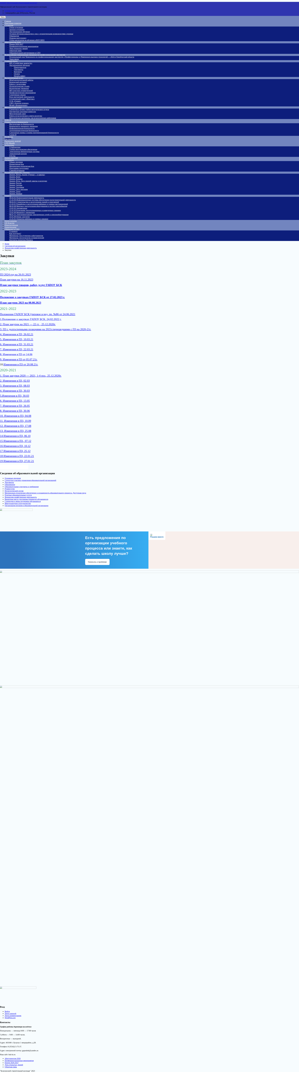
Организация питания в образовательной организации (26, 506)
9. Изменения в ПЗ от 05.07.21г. (18, 359)
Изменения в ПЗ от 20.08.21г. (21, 364)
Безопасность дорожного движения (23, 126)
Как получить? (15, 234)
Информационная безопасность (22, 128)
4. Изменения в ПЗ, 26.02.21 (16, 334)
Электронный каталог (18, 154)
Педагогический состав (14, 491)
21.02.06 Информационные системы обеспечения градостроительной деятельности (42, 200)
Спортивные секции (17, 95)
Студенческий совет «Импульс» (22, 99)
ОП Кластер (9, 223)
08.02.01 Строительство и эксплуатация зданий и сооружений (34, 202)
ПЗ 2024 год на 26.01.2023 (15, 274)
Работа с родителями (17, 84)
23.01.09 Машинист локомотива (22, 213)
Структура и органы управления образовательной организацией (30, 480)
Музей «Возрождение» (18, 105)
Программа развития (13, 23)
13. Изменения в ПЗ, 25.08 (15, 430)
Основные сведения (13, 478)
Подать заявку (19, 76)
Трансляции (14, 59)
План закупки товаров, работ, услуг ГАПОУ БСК (31, 285)
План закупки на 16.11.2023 (16, 279)
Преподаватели (20, 67)
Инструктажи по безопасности (21, 124)
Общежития (14, 36)
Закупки (8, 139)
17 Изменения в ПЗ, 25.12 (15, 450)
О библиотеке (14, 147)
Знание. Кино (14, 177)
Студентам (9, 25)
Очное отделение (16, 27)
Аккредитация (10, 227)
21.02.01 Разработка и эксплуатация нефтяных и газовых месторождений (38, 204)
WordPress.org (10, 1018)
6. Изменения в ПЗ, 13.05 (15, 400)
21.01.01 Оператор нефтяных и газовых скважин (28, 219)
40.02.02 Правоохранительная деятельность (26, 198)
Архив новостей (11, 158)
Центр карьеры (11, 221)
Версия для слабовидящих (16, 467)
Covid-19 (12, 135)
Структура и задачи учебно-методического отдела (29, 109)
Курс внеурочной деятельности (21, 97)
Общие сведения (16, 162)
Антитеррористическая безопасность (24, 131)
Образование (10, 485)
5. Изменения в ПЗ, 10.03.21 (16, 339)
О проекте (13, 231)
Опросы (8, 196)
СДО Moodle (10, 143)
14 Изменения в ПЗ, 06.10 (15, 435)
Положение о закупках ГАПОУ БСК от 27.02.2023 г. (32, 297)
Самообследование (17, 170)
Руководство (10, 489)
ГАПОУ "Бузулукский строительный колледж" (18, 3)
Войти (7, 1011)
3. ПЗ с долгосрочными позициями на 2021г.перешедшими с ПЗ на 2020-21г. (45, 329)
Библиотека (9, 145)
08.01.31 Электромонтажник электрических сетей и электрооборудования (38, 215)
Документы (18, 70)
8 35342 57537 (10, 11)
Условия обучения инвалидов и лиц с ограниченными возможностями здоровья (41, 34)
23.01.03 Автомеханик (18, 208)
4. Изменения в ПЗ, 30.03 (15, 390)
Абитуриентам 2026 (13, 42)
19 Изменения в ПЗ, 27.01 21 (17, 461)
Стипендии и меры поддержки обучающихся (23, 501)
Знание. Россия (15, 183)
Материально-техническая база (21, 166)
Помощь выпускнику (17, 38)
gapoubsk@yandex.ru (24, 11)
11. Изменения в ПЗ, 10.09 (15, 420)
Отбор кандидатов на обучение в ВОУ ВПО (26, 40)
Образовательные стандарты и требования (22, 487)
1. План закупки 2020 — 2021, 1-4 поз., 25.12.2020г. (30, 375)
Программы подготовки (19, 168)
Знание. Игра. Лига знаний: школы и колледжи (28, 181)
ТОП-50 (8, 120)
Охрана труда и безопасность (16, 122)
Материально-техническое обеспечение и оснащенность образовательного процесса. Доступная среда (45, 493)
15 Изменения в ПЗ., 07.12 (15, 440)
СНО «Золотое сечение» (19, 103)
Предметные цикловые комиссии (22, 112)
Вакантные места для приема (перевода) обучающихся (26, 499)
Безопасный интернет (18, 82)
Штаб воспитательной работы (21, 80)
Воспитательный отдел (14, 78)
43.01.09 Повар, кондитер (19, 217)
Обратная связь (15, 51)
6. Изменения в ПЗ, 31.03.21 (16, 344)
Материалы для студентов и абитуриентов (26, 236)
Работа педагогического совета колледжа (25, 116)
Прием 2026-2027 (16, 44)
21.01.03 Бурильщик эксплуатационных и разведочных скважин (35, 210)
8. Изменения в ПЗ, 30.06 (15, 410)
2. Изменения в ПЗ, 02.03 (15, 380)
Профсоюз (9, 137)
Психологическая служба (19, 86)
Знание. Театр (14, 191)
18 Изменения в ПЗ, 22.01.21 (17, 456)
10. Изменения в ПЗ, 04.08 (15, 415)
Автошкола (9, 160)
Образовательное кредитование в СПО (25, 53)
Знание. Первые (15, 194)
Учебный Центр (11, 61)
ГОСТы (12, 156)
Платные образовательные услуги (18, 495)
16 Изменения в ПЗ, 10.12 (15, 445)
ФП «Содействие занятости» (20, 63)
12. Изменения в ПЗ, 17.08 (15, 425)
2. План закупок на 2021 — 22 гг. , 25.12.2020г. (28, 324)
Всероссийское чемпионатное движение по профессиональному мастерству (35, 55)
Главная (8, 21)
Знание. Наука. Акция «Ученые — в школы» (27, 175)
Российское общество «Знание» (17, 173)
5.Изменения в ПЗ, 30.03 (14, 395)
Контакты (18, 72)
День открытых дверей (18, 49)
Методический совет (17, 114)
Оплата (17, 74)
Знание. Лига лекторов (18, 189)
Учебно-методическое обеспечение (23, 149)
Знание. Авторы (15, 185)
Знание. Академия (16, 187)
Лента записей (10, 1014)
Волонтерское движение (19, 88)
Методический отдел (13, 107)
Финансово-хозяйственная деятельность (21, 497)
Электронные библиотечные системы (24, 152)
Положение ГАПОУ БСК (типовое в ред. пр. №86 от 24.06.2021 (37, 314)
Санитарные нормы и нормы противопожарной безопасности (34, 133)
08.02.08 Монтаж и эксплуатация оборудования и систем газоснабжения (38, 206)
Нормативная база (16, 164)
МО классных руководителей (21, 91)
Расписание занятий (13, 141)
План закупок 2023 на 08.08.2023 (20, 302)
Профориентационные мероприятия (23, 46)
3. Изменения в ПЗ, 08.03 (15, 385)
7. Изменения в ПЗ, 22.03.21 (16, 349)
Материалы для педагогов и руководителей (26, 238)
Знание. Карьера (15, 179)
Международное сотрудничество (18, 503)
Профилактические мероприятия (22, 93)
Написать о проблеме (97, 562)
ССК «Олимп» (15, 101)
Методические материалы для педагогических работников (32, 118)
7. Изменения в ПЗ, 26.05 (15, 405)
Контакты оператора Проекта (21, 240)
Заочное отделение (16, 30)
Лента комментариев (13, 1016)
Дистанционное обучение (19, 32)
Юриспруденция (11, 225)
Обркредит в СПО (12, 229)
